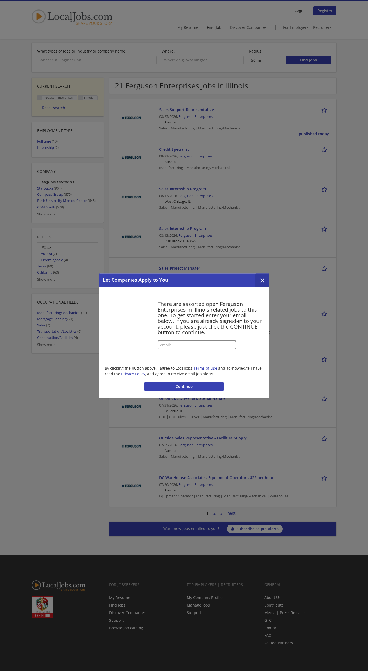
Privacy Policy (133, 373)
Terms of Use (205, 368)
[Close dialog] (262, 280)
